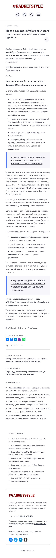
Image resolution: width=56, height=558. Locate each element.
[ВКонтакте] (11, 540)
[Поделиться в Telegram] (15, 339)
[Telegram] (21, 540)
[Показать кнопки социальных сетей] (17, 14)
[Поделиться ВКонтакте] (7, 339)
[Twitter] (16, 540)
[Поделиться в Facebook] (11, 339)
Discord (23, 328)
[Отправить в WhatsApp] (23, 339)
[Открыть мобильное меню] (38, 14)
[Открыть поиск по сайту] (31, 14)
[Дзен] (25, 540)
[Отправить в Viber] (19, 339)
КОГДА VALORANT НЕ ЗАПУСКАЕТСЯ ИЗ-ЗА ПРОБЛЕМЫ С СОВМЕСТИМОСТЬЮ (28, 160)
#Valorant (12, 328)
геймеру (33, 328)
